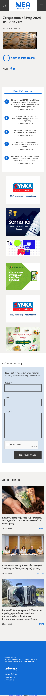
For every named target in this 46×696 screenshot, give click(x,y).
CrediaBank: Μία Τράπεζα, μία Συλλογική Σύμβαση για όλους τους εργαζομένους (25, 118)
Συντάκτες (9, 679)
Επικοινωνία (9, 677)
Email (7, 397)
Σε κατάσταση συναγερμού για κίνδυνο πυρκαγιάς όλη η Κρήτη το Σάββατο (25, 144)
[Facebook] (11, 69)
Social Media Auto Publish (15, 695)
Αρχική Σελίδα (10, 674)
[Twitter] (14, 69)
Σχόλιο (8, 411)
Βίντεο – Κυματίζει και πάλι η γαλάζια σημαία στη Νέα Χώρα (25, 131)
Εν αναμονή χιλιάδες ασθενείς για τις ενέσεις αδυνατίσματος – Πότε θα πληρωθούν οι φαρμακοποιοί (25, 158)
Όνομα (8, 383)
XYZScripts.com (33, 695)
